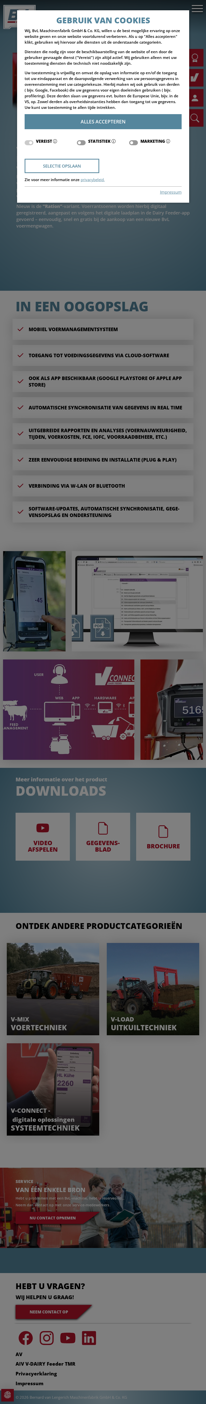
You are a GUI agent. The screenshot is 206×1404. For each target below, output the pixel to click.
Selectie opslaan (62, 166)
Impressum (171, 192)
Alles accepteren (103, 121)
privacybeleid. (93, 179)
